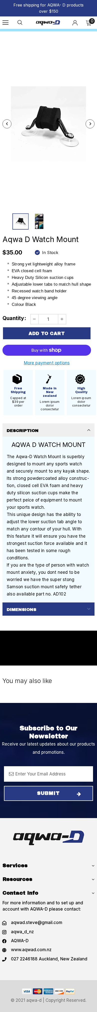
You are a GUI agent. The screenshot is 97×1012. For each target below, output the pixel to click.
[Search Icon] (19, 22)
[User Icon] (75, 22)
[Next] (90, 123)
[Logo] (48, 22)
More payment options (47, 362)
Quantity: (14, 318)
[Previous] (6, 123)
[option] (48, 123)
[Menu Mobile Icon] (5, 23)
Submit (48, 793)
